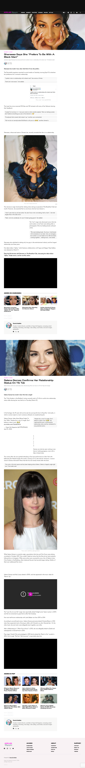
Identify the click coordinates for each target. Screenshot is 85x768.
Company (53, 745)
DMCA (52, 751)
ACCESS (29, 743)
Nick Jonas (18, 574)
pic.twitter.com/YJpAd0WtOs (12, 424)
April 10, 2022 (8, 429)
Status (53, 749)
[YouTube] (76, 12)
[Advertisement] (42, 5)
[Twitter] (74, 12)
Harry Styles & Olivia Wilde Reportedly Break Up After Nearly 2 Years (29, 689)
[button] (64, 12)
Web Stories (30, 749)
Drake (10, 255)
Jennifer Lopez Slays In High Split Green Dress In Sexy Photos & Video (30, 707)
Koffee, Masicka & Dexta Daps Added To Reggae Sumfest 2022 (47, 309)
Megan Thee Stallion (50, 248)
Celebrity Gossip (8, 377)
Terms (76, 751)
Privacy (76, 749)
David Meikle (9, 62)
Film (11, 715)
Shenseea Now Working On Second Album (29, 308)
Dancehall (9, 318)
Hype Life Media (13, 757)
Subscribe (29, 745)
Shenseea (6, 69)
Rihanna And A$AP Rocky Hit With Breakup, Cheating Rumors (47, 707)
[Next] (54, 169)
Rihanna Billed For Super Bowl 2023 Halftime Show (48, 689)
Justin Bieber (28, 617)
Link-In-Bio (30, 747)
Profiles (29, 751)
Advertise (54, 747)
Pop (9, 715)
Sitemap (6, 764)
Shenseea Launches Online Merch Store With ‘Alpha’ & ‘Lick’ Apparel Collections (11, 309)
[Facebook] (68, 12)
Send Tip (76, 747)
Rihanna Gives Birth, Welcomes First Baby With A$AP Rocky (12, 707)
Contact (76, 745)
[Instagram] (71, 12)
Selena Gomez (8, 395)
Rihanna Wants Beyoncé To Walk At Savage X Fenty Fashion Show (11, 689)
